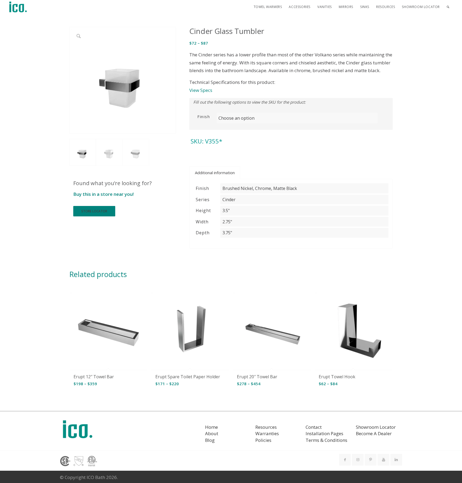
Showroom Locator (376, 427)
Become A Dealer (374, 433)
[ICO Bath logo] (77, 431)
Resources (266, 427)
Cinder (229, 199)
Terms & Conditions (326, 440)
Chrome (263, 188)
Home (211, 427)
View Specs (200, 90)
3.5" (226, 210)
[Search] (448, 7)
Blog (210, 440)
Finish (203, 116)
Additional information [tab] (215, 172)
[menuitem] (268, 7)
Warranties (267, 433)
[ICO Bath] (18, 7)
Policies (263, 440)
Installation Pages (324, 433)
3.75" (227, 233)
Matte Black (285, 188)
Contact (314, 427)
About (211, 433)
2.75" (227, 222)
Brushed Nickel (237, 188)
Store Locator (94, 211)
